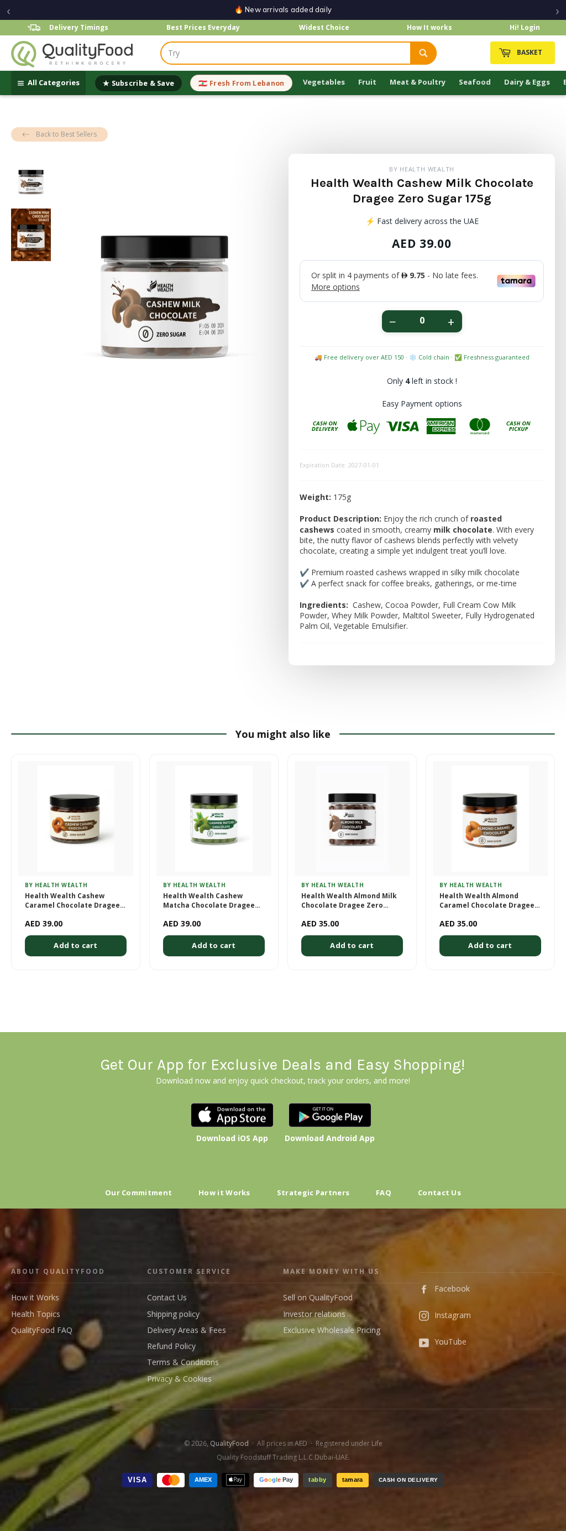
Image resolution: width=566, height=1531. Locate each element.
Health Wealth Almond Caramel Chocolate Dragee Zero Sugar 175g (486, 901)
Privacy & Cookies (179, 1378)
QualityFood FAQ (41, 1330)
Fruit (367, 82)
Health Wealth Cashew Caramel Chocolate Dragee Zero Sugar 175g (72, 901)
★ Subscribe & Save (138, 83)
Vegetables (324, 82)
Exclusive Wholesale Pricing (331, 1330)
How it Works (224, 1192)
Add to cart (75, 945)
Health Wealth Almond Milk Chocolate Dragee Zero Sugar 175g (349, 901)
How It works (429, 27)
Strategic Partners (313, 1192)
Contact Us (439, 1192)
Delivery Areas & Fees (186, 1330)
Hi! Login (525, 27)
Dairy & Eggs (527, 82)
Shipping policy (173, 1314)
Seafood (475, 82)
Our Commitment (138, 1192)
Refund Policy (171, 1346)
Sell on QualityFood (318, 1297)
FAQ (383, 1192)
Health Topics (35, 1314)
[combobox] (285, 53)
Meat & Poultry (418, 82)
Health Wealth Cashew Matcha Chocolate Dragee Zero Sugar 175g (209, 901)
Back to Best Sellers (66, 134)
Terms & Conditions (183, 1362)
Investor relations (314, 1314)
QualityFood (229, 1443)
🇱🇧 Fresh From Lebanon (241, 83)
